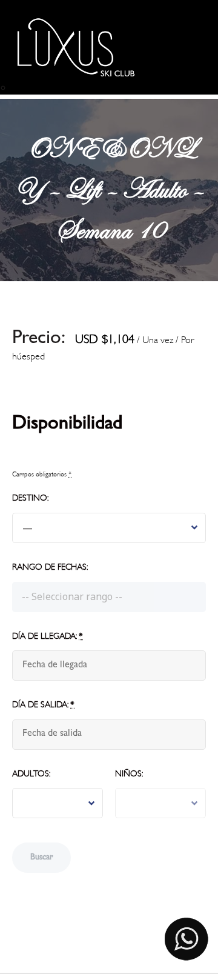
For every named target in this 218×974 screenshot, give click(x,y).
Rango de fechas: (50, 567)
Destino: (30, 498)
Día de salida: (43, 704)
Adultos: (31, 774)
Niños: (129, 774)
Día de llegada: (47, 636)
